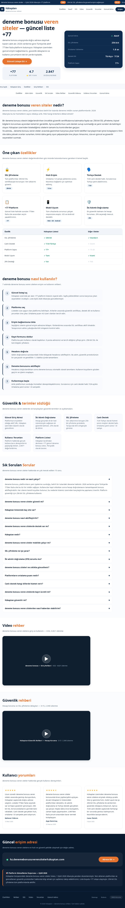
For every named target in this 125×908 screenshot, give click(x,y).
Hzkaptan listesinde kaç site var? (57, 510)
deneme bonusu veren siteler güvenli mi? (57, 501)
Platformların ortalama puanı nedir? (57, 575)
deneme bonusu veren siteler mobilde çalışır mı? (57, 542)
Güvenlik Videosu (74, 93)
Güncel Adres (109, 9)
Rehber (16, 897)
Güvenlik (89, 9)
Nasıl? (70, 9)
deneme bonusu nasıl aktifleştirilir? (57, 518)
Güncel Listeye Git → (17, 61)
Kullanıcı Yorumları (90, 93)
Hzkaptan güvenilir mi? (57, 600)
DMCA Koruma (116, 897)
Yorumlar (98, 9)
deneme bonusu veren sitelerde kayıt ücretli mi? (57, 592)
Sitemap (95, 897)
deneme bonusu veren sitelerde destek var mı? (57, 526)
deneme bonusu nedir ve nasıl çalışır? (57, 479)
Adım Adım (29, 93)
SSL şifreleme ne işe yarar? (57, 550)
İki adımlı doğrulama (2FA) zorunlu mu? (57, 559)
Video (82, 9)
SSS (76, 9)
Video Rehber (60, 93)
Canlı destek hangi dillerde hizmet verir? (57, 583)
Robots (103, 897)
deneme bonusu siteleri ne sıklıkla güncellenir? (57, 567)
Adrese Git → (109, 859)
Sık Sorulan (49, 93)
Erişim (120, 9)
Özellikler (62, 9)
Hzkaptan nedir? (57, 534)
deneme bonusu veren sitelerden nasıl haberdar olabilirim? (57, 608)
